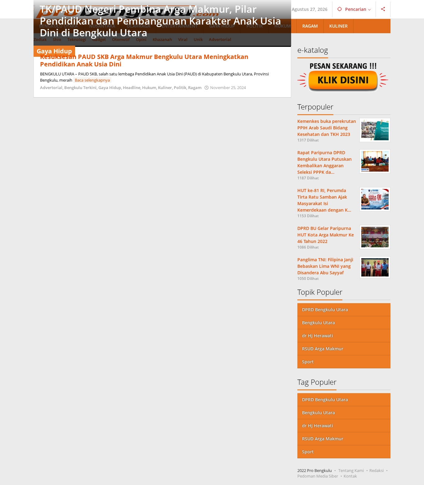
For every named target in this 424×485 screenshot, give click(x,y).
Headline (131, 87)
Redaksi (376, 470)
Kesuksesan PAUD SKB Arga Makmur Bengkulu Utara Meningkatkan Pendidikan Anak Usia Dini (144, 60)
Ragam (194, 87)
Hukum (149, 87)
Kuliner (165, 87)
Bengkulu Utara (318, 323)
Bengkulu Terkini (80, 87)
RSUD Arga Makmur (322, 349)
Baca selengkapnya (92, 80)
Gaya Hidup (109, 87)
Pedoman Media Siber (317, 476)
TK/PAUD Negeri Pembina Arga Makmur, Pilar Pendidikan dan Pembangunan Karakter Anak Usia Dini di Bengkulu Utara (160, 20)
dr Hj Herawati (317, 336)
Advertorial (51, 87)
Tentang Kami (351, 470)
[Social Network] (383, 9)
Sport (308, 362)
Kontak (350, 476)
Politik (180, 87)
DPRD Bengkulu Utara (325, 309)
